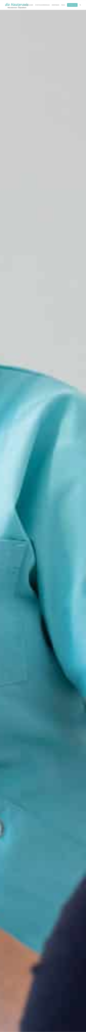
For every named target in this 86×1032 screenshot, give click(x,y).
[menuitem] (28, 5)
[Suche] (80, 5)
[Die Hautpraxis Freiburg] (16, 5)
